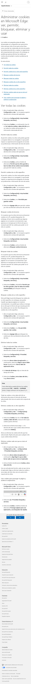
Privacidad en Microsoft (6, 657)
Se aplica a (4, 37)
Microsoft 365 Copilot (6, 611)
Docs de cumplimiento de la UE (19, 678)
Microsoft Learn (5, 626)
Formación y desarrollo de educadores (9, 585)
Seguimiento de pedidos (7, 559)
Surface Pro (4, 525)
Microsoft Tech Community (7, 631)
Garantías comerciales (6, 564)
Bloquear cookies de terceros (12, 75)
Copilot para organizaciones (7, 531)
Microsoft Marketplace (6, 634)
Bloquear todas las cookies (11, 78)
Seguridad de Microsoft (6, 600)
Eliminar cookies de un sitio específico (14, 89)
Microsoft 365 (5, 536)
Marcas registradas (15, 676)
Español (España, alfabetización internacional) (13, 664)
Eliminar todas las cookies (11, 85)
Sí (10, 517)
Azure (3, 603)
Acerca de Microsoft (6, 652)
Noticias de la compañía (7, 655)
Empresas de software (6, 639)
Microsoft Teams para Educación (8, 577)
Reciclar (3, 562)
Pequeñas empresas (6, 616)
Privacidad (18, 673)
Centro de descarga (6, 551)
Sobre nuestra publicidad (7, 678)
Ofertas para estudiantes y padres (9, 588)
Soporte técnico (5, 6)
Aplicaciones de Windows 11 (7, 541)
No (20, 517)
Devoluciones (4, 557)
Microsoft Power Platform (7, 637)
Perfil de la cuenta (5, 549)
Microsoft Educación (6, 572)
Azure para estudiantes (6, 590)
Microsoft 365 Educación (7, 580)
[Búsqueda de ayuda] (5, 2)
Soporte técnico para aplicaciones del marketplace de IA (13, 629)
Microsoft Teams (5, 613)
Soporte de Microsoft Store (7, 554)
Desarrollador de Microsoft (7, 623)
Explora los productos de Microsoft (9, 539)
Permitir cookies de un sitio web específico (16, 71)
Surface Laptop (5, 528)
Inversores (4, 660)
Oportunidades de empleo (7, 649)
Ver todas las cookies (10, 64)
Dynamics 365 (5, 606)
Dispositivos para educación (7, 574)
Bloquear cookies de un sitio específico (15, 82)
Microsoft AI (4, 598)
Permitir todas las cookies (11, 68)
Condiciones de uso (6, 676)
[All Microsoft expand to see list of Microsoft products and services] (2, 2)
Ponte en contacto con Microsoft (8, 673)
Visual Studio (4, 642)
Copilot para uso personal (7, 533)
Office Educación (5, 582)
